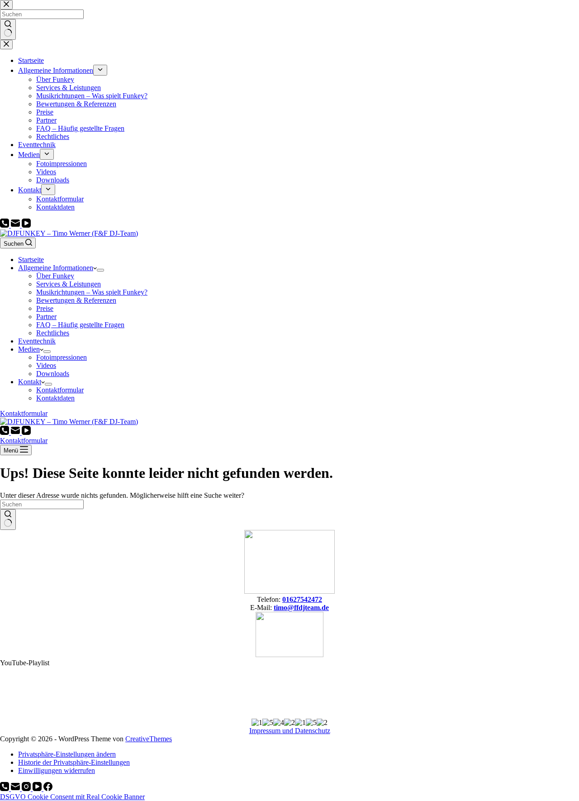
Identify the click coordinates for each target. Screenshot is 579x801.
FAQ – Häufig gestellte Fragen (80, 325)
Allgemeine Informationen (55, 268)
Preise (44, 308)
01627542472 (302, 599)
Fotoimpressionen (61, 357)
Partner (46, 316)
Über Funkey (55, 276)
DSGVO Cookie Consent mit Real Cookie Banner (72, 797)
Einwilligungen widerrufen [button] (56, 770)
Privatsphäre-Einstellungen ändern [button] (67, 754)
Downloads (52, 373)
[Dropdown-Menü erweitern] (100, 270)
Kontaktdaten (55, 398)
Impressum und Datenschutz (289, 730)
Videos (46, 365)
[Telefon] (5, 225)
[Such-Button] (8, 519)
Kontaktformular (60, 390)
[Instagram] (27, 788)
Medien (29, 349)
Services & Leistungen (68, 284)
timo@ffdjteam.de (301, 607)
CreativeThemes (148, 739)
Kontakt (29, 382)
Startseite (31, 259)
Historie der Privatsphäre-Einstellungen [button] (74, 762)
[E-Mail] (16, 225)
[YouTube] (26, 225)
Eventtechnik (37, 341)
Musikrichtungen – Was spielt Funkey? (91, 292)
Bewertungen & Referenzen (76, 300)
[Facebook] (47, 788)
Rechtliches (52, 333)
